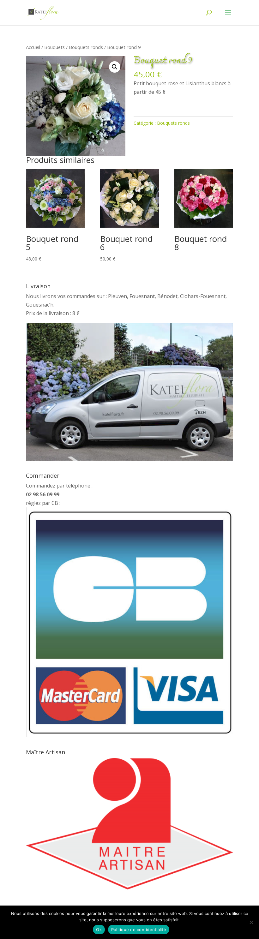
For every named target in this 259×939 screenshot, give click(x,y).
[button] (114, 67)
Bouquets (54, 47)
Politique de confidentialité (138, 929)
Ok (99, 929)
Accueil (33, 47)
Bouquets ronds (86, 47)
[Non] (251, 922)
